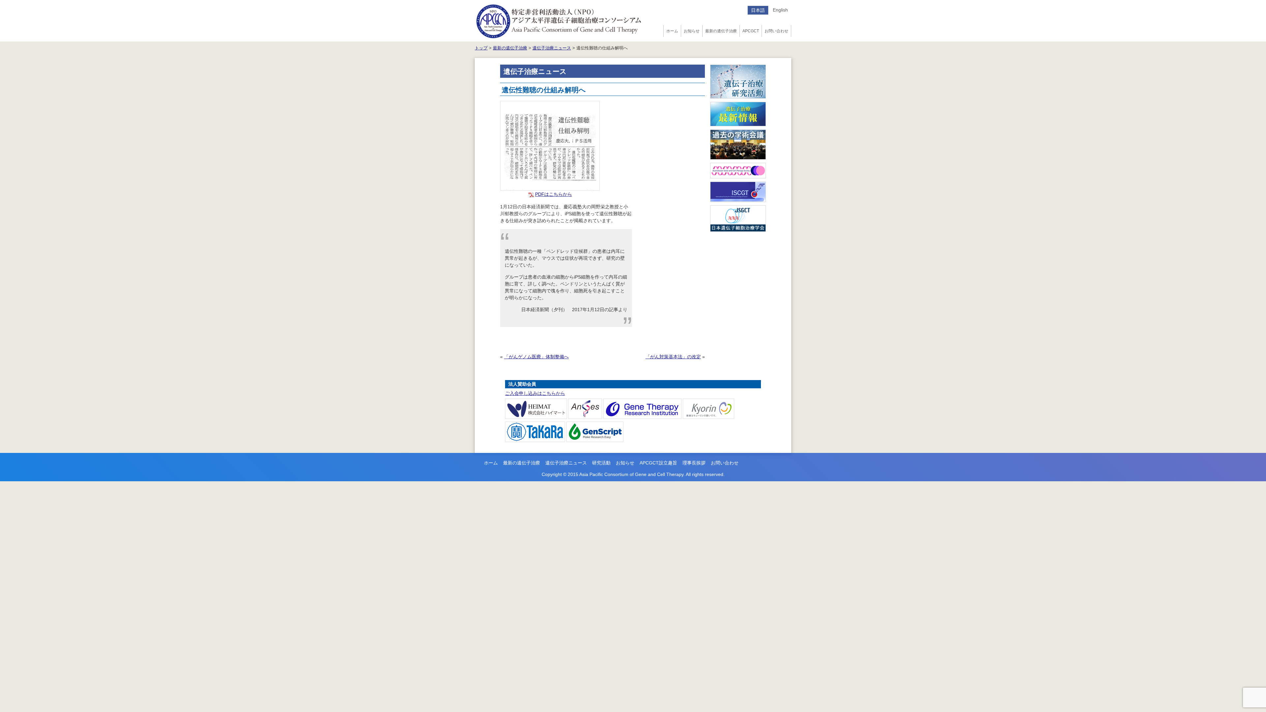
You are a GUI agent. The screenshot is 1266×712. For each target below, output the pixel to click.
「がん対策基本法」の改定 (673, 356)
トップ (481, 47)
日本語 (758, 10)
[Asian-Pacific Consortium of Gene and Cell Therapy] (559, 20)
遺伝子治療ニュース (551, 47)
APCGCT (750, 31)
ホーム (672, 31)
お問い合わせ (776, 31)
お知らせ (692, 31)
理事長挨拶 (694, 462)
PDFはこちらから (553, 194)
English (780, 10)
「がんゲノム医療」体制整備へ (536, 356)
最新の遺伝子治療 (721, 31)
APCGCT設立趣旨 (658, 462)
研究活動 (601, 462)
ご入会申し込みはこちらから (535, 393)
